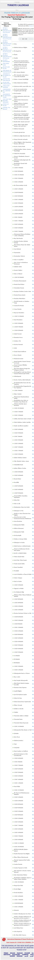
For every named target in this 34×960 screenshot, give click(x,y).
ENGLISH (12, 953)
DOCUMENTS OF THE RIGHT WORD (7, 95)
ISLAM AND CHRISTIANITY (7, 83)
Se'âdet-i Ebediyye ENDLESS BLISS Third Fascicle (7, 43)
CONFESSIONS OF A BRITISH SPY (7, 90)
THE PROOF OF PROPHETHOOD (7, 71)
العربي (31, 956)
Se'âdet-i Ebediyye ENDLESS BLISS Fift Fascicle (7, 56)
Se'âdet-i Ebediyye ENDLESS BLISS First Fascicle (7, 30)
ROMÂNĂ (12, 956)
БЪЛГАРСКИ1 (16, 954)
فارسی (26, 956)
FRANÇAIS (20, 953)
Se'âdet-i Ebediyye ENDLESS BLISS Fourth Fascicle (7, 49)
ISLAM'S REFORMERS (6, 60)
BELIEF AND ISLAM (6, 67)
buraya (31, 26)
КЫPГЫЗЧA (7, 954)
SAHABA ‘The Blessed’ (6, 108)
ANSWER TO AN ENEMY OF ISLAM (7, 75)
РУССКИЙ (27, 953)
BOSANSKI (19, 956)
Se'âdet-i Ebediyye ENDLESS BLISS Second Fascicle (7, 37)
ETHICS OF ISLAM (6, 104)
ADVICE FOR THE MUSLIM (6, 79)
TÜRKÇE (6, 953)
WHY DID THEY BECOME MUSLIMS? (7, 100)
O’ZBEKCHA (25, 954)
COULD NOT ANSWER (6, 86)
